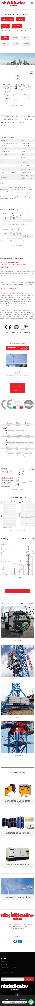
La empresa (4, 970)
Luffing (17, 25)
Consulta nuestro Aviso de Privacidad (17, 926)
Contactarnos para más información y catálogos (17, 388)
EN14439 (2, 314)
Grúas (20, 19)
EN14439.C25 (29, 143)
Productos (8, 19)
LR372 (16, 43)
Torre (6, 25)
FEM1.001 (28, 145)
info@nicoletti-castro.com (12, 29)
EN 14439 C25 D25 (16, 193)
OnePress (10, 1002)
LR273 (25, 37)
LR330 (5, 43)
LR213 (15, 37)
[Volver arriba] (17, 995)
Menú (32, 3)
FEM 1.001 (24, 193)
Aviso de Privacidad (7, 973)
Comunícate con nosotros (9, 967)
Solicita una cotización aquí (17, 591)
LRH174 (26, 43)
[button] (31, 1002)
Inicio (2, 961)
